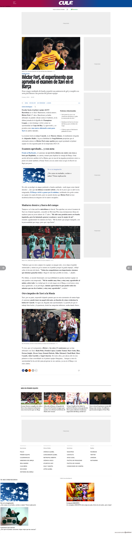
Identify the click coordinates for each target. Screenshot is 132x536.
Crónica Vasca (48, 460)
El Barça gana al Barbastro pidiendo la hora (70, 130)
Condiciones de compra (75, 466)
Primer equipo (26, 73)
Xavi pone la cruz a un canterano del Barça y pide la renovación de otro (70, 116)
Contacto (70, 455)
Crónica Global (48, 452)
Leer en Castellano (5, 6)
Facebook (93, 452)
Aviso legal (71, 457)
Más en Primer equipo (29, 388)
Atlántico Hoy (48, 463)
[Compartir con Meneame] (29, 370)
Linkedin (93, 457)
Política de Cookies (73, 463)
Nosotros (70, 452)
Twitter (93, 455)
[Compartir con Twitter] (26, 370)
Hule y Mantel (48, 466)
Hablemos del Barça (27, 460)
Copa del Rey (32, 103)
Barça (26, 103)
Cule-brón (23, 466)
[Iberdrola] (74, 9)
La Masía (49, 103)
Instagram (94, 460)
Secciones (23, 469)
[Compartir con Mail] (33, 370)
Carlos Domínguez (27, 106)
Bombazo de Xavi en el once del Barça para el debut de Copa (70, 124)
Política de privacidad (74, 460)
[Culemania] (66, 3)
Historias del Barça (26, 472)
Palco (22, 452)
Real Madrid (24, 463)
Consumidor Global (50, 455)
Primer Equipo (25, 455)
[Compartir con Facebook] (23, 370)
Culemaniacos (25, 457)
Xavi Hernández (41, 103)
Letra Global (47, 469)
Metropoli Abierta (49, 457)
